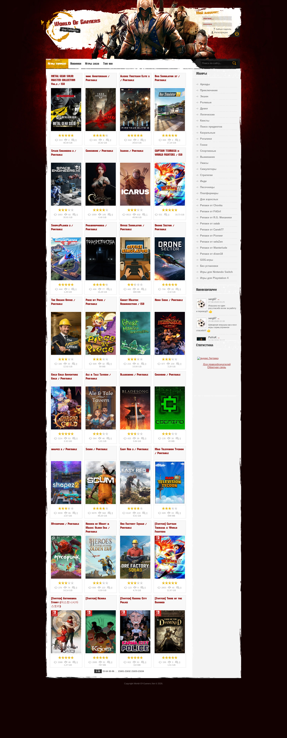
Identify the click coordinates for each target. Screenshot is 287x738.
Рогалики (206, 138)
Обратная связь (216, 367)
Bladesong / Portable (134, 374)
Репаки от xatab (210, 223)
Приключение (208, 90)
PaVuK (212, 337)
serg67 (212, 299)
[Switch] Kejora (96, 598)
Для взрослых (209, 199)
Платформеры (209, 193)
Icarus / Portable (131, 151)
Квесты (204, 120)
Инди (203, 181)
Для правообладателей (217, 364)
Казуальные (207, 132)
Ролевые (205, 102)
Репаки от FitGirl (210, 211)
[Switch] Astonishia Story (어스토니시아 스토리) (64, 602)
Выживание (207, 156)
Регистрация (221, 32)
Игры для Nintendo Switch (216, 271)
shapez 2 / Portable (64, 449)
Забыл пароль (223, 29)
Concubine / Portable (99, 151)
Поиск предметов (211, 126)
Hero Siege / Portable (169, 300)
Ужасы (204, 163)
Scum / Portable (96, 449)
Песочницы (207, 187)
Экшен (204, 96)
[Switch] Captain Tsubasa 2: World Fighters (166, 527)
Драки (204, 108)
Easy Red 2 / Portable (134, 449)
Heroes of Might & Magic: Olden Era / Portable (98, 527)
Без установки (209, 265)
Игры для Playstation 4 (214, 278)
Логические (207, 114)
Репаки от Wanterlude (213, 247)
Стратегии (206, 175)
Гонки (203, 144)
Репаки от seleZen (211, 241)
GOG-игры (206, 259)
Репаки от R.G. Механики (216, 217)
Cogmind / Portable (167, 374)
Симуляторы (208, 169)
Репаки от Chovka (211, 205)
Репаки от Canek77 (212, 229)
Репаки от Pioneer (211, 235)
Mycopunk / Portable (65, 524)
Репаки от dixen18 (211, 253)
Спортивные (208, 150)
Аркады (205, 84)
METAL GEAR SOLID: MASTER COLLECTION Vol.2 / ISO (63, 80)
